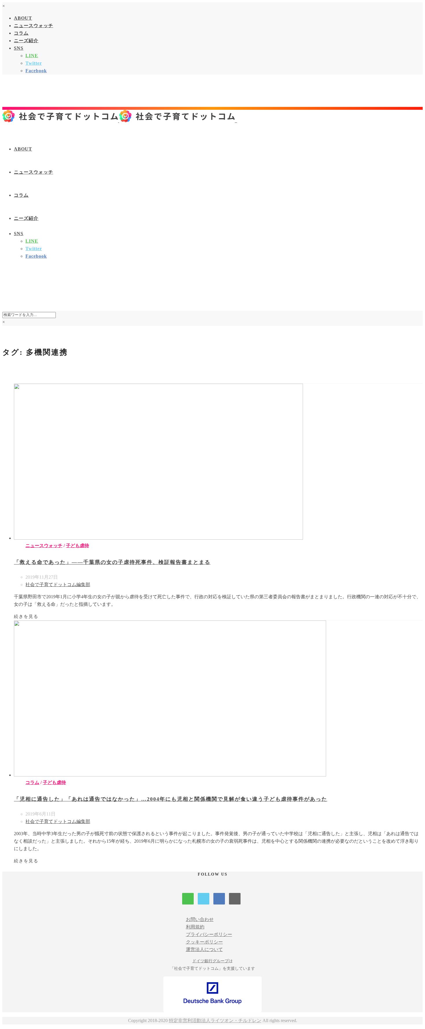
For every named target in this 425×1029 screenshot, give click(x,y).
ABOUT (23, 18)
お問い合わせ (200, 919)
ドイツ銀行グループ (210, 961)
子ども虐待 (77, 545)
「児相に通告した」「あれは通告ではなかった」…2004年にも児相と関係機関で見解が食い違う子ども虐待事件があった (170, 799)
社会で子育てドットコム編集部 (57, 584)
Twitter (33, 63)
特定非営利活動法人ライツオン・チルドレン (215, 1020)
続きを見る (26, 616)
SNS (18, 48)
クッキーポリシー (204, 941)
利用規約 (195, 926)
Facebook (36, 70)
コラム (21, 33)
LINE (31, 55)
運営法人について (204, 949)
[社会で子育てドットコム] (119, 120)
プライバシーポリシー (209, 934)
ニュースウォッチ (33, 25)
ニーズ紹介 (26, 40)
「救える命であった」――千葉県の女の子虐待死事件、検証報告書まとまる (112, 562)
